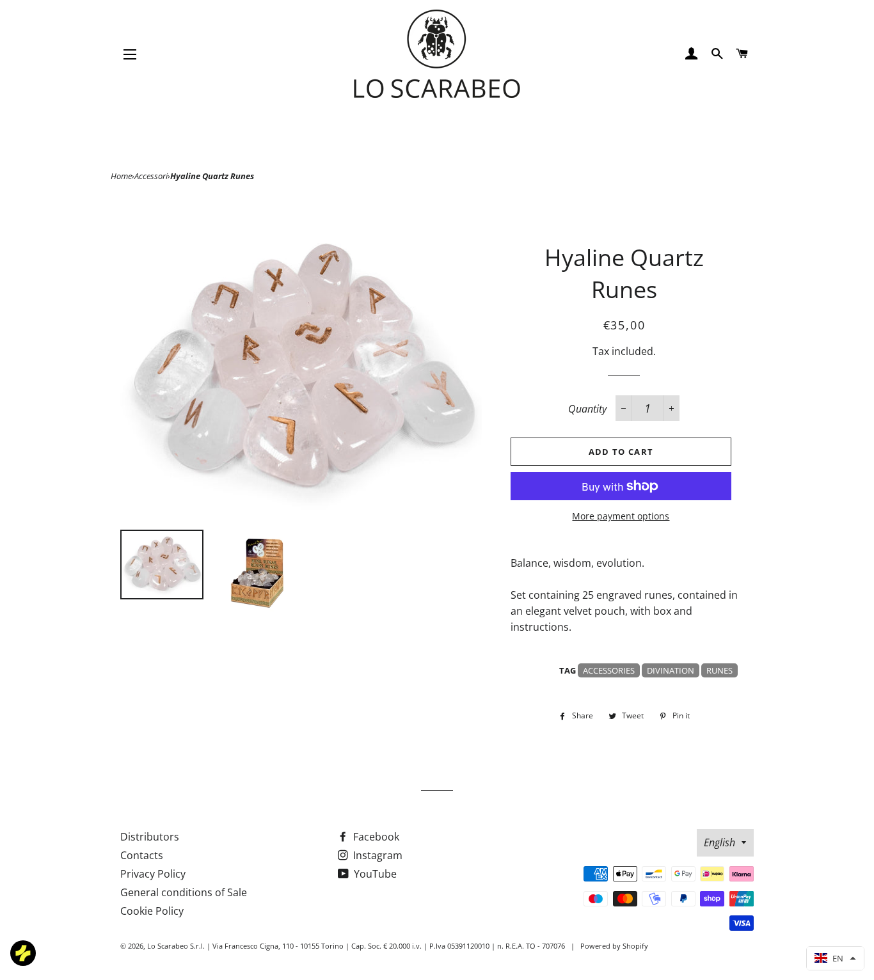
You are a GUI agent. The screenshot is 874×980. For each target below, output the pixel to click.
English (719, 842)
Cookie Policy (152, 911)
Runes (719, 670)
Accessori (151, 176)
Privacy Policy (153, 874)
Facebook (375, 837)
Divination (670, 670)
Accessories (609, 670)
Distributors (149, 837)
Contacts (141, 855)
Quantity (587, 409)
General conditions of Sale (183, 892)
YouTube (374, 874)
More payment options (620, 516)
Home (121, 176)
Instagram (376, 855)
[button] (835, 958)
